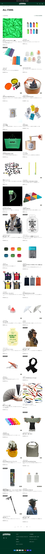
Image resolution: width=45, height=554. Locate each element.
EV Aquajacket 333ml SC (28, 489)
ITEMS (17, 539)
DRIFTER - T (7, 517)
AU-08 (24, 321)
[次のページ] (30, 527)
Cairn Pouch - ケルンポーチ (8, 293)
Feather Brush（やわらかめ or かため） (30, 181)
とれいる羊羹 (5, 125)
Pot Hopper (5, 377)
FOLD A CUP (5, 264)
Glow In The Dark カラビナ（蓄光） (9, 40)
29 (26, 526)
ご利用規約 (31, 534)
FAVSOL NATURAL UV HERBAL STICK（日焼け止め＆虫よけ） (32, 264)
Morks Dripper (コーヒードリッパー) (10, 461)
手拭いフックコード (6, 180)
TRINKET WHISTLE (26, 208)
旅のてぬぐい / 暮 (27, 517)
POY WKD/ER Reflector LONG (29, 293)
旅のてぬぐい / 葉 (27, 349)
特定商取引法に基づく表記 (34, 536)
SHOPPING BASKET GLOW (8, 153)
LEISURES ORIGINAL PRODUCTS (22, 536)
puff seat (5, 69)
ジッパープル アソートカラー (28, 404)
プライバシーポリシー (33, 539)
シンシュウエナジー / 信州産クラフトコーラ (31, 236)
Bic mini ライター (26, 40)
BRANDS (17, 541)
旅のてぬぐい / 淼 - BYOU (27, 433)
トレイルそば (25, 153)
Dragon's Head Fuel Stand (28, 96)
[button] (2, 4)
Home (4, 6)
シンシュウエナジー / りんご (8, 349)
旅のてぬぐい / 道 (7, 236)
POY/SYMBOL (25, 125)
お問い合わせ (31, 541)
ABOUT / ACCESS (19, 544)
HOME (17, 534)
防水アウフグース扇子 (7, 405)
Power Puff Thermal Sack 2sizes (29, 461)
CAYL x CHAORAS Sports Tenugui (29, 377)
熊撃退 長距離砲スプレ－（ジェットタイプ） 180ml (12, 489)
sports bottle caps (27, 67)
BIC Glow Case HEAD (7, 208)
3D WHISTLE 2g (6, 433)
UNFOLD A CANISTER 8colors (9, 96)
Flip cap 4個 (5, 321)
